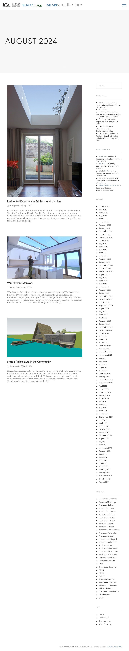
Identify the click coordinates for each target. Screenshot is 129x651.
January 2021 (104, 377)
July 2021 (102, 358)
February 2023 (105, 321)
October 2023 (104, 302)
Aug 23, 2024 (27, 206)
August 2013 (104, 482)
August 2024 (104, 274)
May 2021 (102, 364)
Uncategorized (14, 206)
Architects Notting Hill (108, 539)
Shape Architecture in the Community (29, 362)
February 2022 (105, 346)
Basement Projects (107, 561)
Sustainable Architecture (109, 592)
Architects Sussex (106, 545)
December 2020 (106, 380)
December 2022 (105, 327)
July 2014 (102, 454)
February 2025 (105, 259)
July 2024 (102, 278)
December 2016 (105, 436)
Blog (101, 564)
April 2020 (103, 386)
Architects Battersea (107, 511)
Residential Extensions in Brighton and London (34, 201)
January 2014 (104, 473)
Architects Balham (106, 505)
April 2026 (103, 219)
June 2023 (103, 315)
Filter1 (101, 570)
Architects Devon (106, 524)
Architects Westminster (108, 552)
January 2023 (104, 324)
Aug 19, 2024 (27, 366)
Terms (120, 647)
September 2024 (106, 271)
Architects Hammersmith (109, 530)
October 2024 (104, 268)
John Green (102, 164)
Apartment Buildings (107, 502)
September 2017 (105, 417)
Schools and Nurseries (108, 586)
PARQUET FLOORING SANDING (109, 185)
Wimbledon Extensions (20, 283)
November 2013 (105, 476)
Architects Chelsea (106, 517)
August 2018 (104, 398)
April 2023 (103, 318)
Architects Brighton (107, 514)
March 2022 (103, 343)
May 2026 (103, 216)
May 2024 (103, 284)
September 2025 (106, 237)
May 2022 (103, 336)
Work (101, 598)
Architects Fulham (106, 527)
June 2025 (103, 247)
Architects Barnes (106, 508)
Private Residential (106, 579)
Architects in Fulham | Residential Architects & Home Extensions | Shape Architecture (108, 105)
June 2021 (103, 361)
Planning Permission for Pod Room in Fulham (107, 166)
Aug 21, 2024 (27, 287)
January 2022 (104, 349)
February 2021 (104, 374)
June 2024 (103, 281)
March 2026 (103, 222)
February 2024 (105, 290)
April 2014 (103, 463)
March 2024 (103, 287)
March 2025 (103, 256)
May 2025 (103, 250)
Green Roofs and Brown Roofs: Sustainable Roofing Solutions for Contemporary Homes (107, 136)
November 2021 (105, 355)
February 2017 (104, 429)
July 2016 (102, 442)
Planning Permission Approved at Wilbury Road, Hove (107, 121)
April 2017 (102, 423)
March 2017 (103, 426)
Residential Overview (107, 582)
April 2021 (102, 367)
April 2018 (103, 411)
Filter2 (101, 573)
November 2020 (105, 383)
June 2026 (103, 213)
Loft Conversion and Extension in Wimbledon (107, 173)
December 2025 (105, 231)
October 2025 (104, 234)
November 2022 (105, 330)
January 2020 (104, 395)
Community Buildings (107, 567)
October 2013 (104, 479)
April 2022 (103, 340)
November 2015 (105, 448)
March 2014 (103, 467)
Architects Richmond (107, 542)
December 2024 (105, 265)
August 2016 (104, 439)
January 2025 (104, 262)
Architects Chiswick (107, 521)
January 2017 (104, 432)
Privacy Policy (112, 647)
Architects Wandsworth (108, 548)
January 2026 (104, 228)
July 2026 (102, 210)
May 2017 (102, 420)
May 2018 (102, 408)
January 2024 (104, 293)
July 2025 (102, 244)
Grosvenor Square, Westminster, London (104, 189)
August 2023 (104, 309)
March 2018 (103, 414)
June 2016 (103, 445)
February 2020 (105, 392)
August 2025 (104, 240)
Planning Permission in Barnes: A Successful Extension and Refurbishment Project (108, 114)
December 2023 (105, 296)
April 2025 (103, 253)
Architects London (106, 536)
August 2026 (104, 206)
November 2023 (105, 299)
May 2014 (102, 460)
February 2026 (105, 225)
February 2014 (104, 470)
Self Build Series (105, 589)
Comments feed (105, 621)
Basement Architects (107, 558)
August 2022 (104, 333)
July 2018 (102, 401)
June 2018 (103, 405)
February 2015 (104, 451)
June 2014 (103, 457)
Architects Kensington (108, 533)
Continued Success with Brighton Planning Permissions (109, 159)
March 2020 (104, 389)
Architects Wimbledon (108, 555)
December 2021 (105, 352)
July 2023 (102, 312)
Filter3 (101, 576)
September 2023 (106, 305)
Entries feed (104, 618)
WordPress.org (105, 624)
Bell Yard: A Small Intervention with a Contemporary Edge (104, 128)
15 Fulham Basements (108, 499)
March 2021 (103, 370)
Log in (101, 615)
